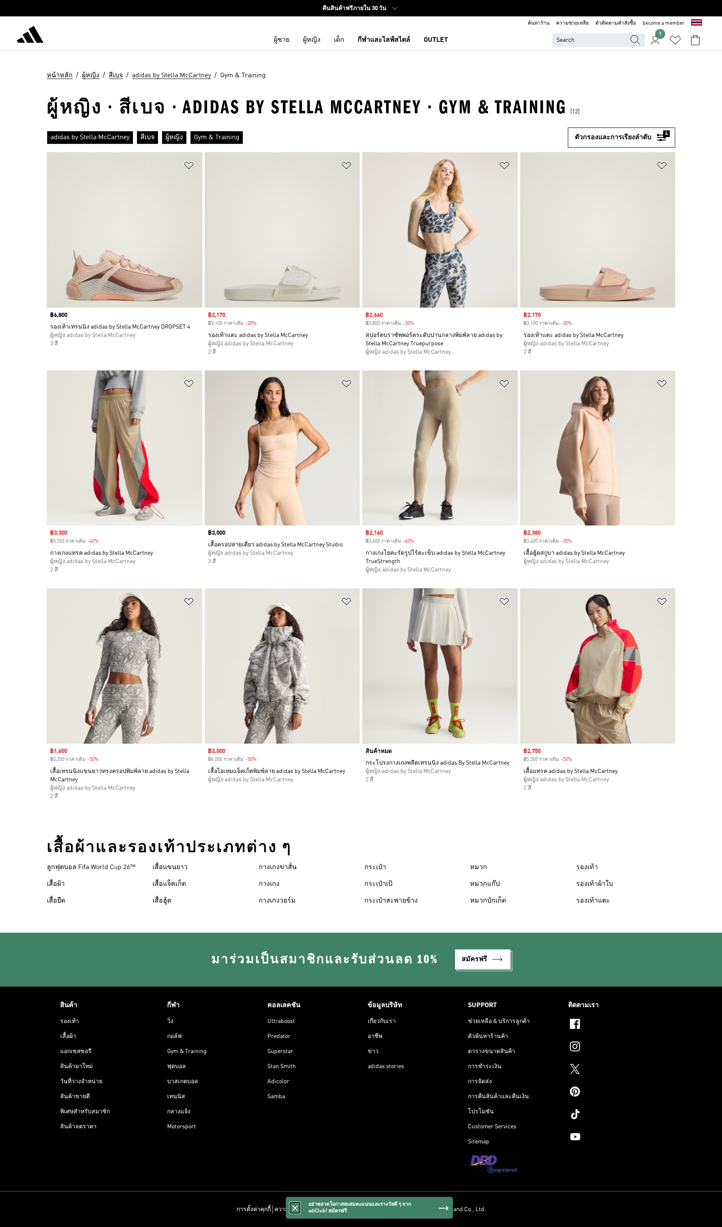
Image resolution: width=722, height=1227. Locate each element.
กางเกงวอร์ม (277, 901)
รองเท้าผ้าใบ (594, 884)
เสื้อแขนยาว (170, 867)
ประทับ (390, 1209)
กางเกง (269, 884)
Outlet (436, 40)
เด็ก (339, 40)
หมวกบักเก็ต (488, 901)
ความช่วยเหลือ (572, 23)
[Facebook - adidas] (615, 1025)
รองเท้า (587, 867)
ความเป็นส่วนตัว (296, 1209)
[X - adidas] (615, 1070)
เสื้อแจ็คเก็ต (169, 884)
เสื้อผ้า (56, 884)
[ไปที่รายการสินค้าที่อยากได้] (675, 40)
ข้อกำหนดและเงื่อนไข (349, 1209)
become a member (663, 23)
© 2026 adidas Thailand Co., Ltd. (444, 1209)
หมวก (478, 867)
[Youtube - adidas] (615, 1138)
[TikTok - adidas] (615, 1115)
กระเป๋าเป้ (378, 884)
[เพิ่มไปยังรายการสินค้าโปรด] (189, 167)
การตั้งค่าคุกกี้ (253, 1209)
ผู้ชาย (282, 40)
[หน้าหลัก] (30, 36)
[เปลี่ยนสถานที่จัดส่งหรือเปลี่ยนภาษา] (696, 23)
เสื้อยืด (56, 901)
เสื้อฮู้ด (162, 901)
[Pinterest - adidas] (615, 1093)
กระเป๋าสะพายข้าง (391, 901)
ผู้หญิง (311, 40)
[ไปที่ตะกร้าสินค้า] (695, 40)
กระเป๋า (375, 867)
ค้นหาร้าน (538, 23)
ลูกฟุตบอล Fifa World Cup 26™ (91, 867)
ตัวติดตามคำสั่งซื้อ (615, 23)
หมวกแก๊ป (485, 884)
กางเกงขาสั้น (278, 867)
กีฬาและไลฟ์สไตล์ (384, 40)
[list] (307, 137)
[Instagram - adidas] (615, 1047)
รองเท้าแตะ (593, 901)
